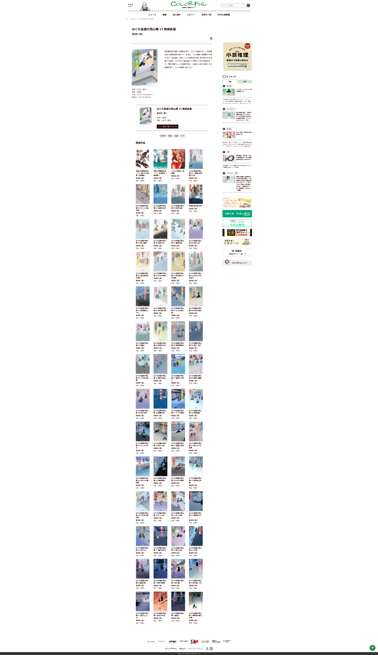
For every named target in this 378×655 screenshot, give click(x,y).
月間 (244, 82)
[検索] (248, 5)
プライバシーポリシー (196, 649)
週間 (230, 82)
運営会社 (182, 649)
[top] (189, 4)
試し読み (177, 14)
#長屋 (176, 136)
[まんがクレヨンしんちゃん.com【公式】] (151, 641)
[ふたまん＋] (173, 641)
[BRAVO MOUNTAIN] (216, 641)
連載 (164, 14)
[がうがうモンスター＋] (162, 642)
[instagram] (211, 648)
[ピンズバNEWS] (194, 641)
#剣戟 (170, 136)
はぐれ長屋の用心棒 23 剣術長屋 (145, 19)
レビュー (191, 14)
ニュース (152, 14)
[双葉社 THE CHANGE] (184, 642)
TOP (127, 19)
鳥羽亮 (159, 113)
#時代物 (163, 136)
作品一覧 (132, 19)
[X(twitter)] (207, 648)
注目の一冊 (206, 14)
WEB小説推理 (224, 14)
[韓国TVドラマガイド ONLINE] (227, 641)
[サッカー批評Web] (205, 641)
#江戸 (182, 136)
